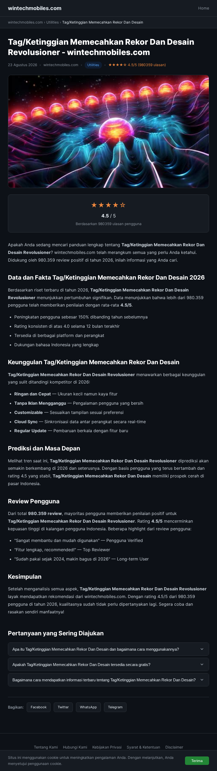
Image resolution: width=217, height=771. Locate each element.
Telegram (115, 707)
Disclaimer (174, 747)
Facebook (39, 707)
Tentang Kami (46, 747)
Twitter (63, 707)
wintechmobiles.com (34, 8)
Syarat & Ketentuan (143, 747)
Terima (197, 761)
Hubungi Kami (75, 747)
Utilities (52, 22)
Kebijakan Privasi (106, 747)
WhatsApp (88, 707)
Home (203, 8)
